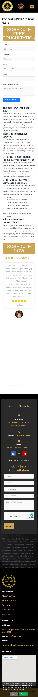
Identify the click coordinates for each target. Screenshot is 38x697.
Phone (5, 74)
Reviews (6, 605)
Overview (28, 385)
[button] (32, 7)
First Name (6, 45)
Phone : (12, 435)
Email (5, 64)
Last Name (6, 55)
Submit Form (11, 100)
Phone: (5, 636)
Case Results (8, 609)
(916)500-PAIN (23, 435)
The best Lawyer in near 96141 (13, 385)
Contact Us (7, 614)
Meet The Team (9, 596)
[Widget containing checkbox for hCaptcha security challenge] (19, 516)
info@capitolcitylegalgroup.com (19, 447)
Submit (9, 526)
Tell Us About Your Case (11, 84)
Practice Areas (9, 600)
